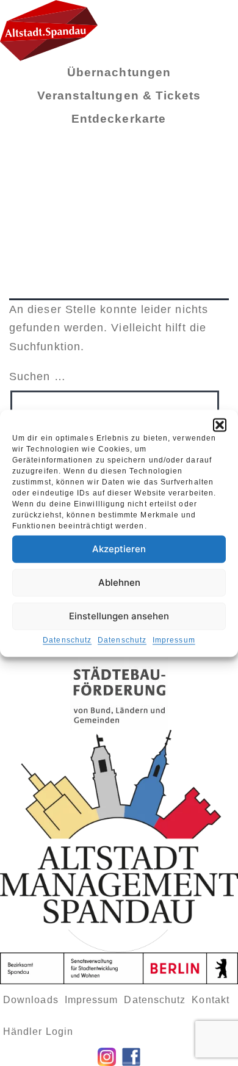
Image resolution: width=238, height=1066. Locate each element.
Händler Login (38, 1031)
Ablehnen (119, 582)
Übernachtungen (119, 72)
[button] (220, 425)
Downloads (31, 1000)
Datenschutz (67, 639)
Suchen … (37, 376)
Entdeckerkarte (118, 118)
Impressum (174, 639)
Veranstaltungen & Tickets (119, 95)
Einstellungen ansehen (119, 616)
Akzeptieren (119, 549)
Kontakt (210, 1000)
